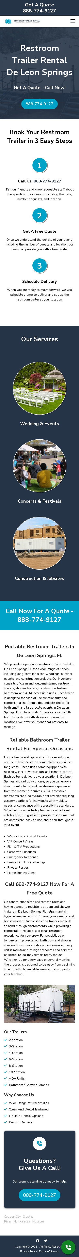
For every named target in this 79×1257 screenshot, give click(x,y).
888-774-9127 (39, 11)
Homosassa (21, 1221)
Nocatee (38, 1221)
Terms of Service (49, 1251)
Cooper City (12, 1216)
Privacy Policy (28, 1251)
